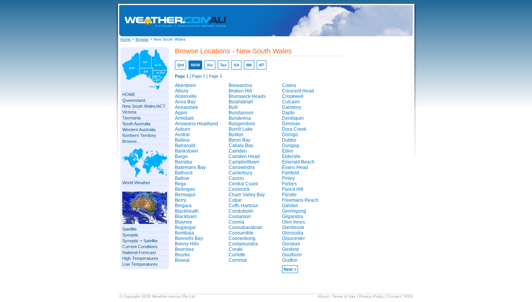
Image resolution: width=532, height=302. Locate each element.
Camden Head (244, 156)
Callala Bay (241, 145)
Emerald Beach (298, 162)
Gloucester (293, 238)
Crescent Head (298, 91)
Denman (291, 123)
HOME (128, 94)
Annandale (186, 107)
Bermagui (185, 194)
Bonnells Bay (189, 238)
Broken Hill (240, 91)
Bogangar (185, 227)
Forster (289, 194)
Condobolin (241, 211)
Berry (180, 200)
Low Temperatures (140, 264)
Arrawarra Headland (196, 123)
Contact (394, 296)
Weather (159, 296)
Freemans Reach (300, 200)
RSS (409, 296)
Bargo (181, 156)
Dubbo (289, 140)
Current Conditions (140, 246)
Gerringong (294, 211)
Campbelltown (244, 162)
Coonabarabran (245, 227)
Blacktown (186, 216)
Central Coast (243, 184)
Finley (288, 178)
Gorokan (291, 244)
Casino (236, 178)
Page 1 (181, 76)
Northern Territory (139, 135)
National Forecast (139, 252)
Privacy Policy (371, 296)
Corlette (237, 255)
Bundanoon (241, 112)
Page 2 (198, 76)
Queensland (133, 100)
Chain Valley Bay (247, 194)
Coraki (236, 249)
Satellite (129, 229)
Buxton (236, 134)
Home (125, 39)
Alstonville (186, 96)
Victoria (129, 112)
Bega (180, 184)
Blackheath (187, 211)
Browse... (131, 141)
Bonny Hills (187, 244)
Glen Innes (293, 222)
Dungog (290, 145)
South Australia (136, 123)
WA (249, 65)
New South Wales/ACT (144, 106)
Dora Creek (294, 129)
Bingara (183, 205)
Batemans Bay (190, 167)
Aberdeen (185, 85)
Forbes (289, 184)
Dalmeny (291, 107)
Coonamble (241, 233)
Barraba (183, 162)
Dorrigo (290, 134)
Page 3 (215, 76)
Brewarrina (240, 85)
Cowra (289, 85)
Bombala (184, 233)
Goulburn (292, 255)
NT (261, 65)
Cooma (236, 222)
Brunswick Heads (247, 96)
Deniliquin (293, 118)
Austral (182, 134)
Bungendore (242, 123)
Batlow (182, 178)
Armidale (184, 118)
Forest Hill (292, 189)
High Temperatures (140, 258)
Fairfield (290, 173)
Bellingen (185, 189)
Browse (142, 39)
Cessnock (239, 189)
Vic (210, 65)
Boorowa (184, 249)
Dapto (288, 112)
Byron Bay (239, 140)
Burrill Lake (241, 129)
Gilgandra (292, 216)
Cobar (235, 200)
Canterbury (240, 173)
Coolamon (240, 216)
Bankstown (186, 151)
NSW (195, 65)
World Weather (136, 182)
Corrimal (238, 260)
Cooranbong (242, 238)
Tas (223, 65)
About (323, 296)
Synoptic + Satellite (140, 240)
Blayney (183, 222)
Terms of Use (344, 296)
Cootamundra (243, 244)
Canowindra (242, 167)
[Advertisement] (346, 20)
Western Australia (138, 129)
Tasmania (131, 117)
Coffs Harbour (243, 205)
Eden (287, 151)
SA (236, 65)
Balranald (185, 145)
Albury (181, 91)
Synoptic (130, 235)
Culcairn (291, 102)
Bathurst (183, 173)
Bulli (233, 107)
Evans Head (295, 167)
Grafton (290, 260)
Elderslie (291, 156)
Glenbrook (293, 227)
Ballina (182, 140)
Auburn (182, 129)
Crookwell (292, 96)
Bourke (182, 255)
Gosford (290, 249)
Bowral (182, 260)
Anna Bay (185, 102)
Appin (181, 112)
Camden (238, 151)
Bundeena (240, 118)
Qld (180, 65)
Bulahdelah (241, 102)
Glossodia (292, 233)
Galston (290, 205)
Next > (290, 269)
